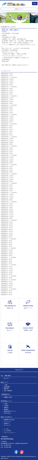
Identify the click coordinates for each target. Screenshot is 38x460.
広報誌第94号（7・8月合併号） (9, 239)
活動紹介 (6, 407)
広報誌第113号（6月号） (7, 203)
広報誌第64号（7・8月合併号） (9, 289)
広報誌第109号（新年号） (7, 211)
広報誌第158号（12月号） (7, 116)
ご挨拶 (5, 385)
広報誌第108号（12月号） (7, 213)
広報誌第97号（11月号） (7, 233)
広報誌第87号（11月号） (7, 252)
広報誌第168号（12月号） (7, 97)
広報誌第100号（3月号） (7, 227)
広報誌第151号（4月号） (7, 131)
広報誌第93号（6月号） (7, 240)
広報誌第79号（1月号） (7, 266)
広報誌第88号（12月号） (7, 250)
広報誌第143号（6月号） (7, 148)
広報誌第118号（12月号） (7, 194)
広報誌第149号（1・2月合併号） (9, 136)
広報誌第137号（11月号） (7, 159)
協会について (4, 382)
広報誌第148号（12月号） (7, 138)
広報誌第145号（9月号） (7, 144)
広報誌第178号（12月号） (7, 79)
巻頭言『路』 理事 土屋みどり (10, 29)
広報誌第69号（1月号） (7, 281)
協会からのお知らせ (6, 417)
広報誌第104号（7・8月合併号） (9, 220)
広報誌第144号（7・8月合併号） (9, 146)
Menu (34, 3)
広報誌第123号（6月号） (7, 185)
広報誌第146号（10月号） (7, 142)
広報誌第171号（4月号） (7, 92)
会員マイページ (19, 9)
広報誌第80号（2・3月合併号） (9, 265)
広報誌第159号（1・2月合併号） (9, 114)
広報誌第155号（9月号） (7, 122)
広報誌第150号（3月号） (7, 135)
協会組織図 (7, 387)
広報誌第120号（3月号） (7, 190)
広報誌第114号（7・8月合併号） (9, 201)
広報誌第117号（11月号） (7, 196)
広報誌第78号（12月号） (7, 268)
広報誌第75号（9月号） (7, 274)
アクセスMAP (7, 430)
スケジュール (7, 421)
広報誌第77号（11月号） (7, 270)
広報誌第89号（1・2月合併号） (9, 248)
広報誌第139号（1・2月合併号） (9, 155)
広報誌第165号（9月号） (7, 103)
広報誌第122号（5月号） (7, 187)
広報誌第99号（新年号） (7, 229)
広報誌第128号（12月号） (7, 175)
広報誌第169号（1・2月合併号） (9, 96)
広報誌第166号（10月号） (7, 101)
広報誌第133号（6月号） (7, 166)
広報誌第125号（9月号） (7, 181)
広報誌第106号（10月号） (7, 216)
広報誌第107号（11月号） (7, 214)
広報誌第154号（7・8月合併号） (9, 124)
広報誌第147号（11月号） (7, 140)
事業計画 (6, 388)
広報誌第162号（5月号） (7, 109)
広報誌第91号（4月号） (7, 244)
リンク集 (6, 429)
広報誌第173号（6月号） (7, 88)
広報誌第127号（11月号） (7, 177)
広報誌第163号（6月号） (7, 107)
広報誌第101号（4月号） (7, 226)
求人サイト (7, 378)
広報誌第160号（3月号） (7, 112)
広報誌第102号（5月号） (7, 224)
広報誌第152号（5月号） (7, 129)
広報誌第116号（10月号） (7, 198)
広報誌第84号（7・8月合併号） (9, 257)
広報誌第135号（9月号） (7, 162)
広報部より (7, 423)
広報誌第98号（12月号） (7, 231)
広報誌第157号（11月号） (7, 118)
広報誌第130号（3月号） (7, 172)
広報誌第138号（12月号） (7, 157)
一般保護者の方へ (6, 394)
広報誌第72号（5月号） (7, 127)
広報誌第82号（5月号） (7, 261)
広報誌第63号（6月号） (7, 290)
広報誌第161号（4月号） (7, 110)
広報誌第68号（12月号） (7, 283)
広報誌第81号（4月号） (7, 263)
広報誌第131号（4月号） (7, 170)
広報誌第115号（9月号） (7, 200)
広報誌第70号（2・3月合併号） (9, 279)
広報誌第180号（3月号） (7, 75)
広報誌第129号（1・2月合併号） (9, 174)
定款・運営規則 (8, 390)
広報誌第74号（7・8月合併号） (9, 276)
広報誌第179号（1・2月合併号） (9, 77)
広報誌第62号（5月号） (7, 292)
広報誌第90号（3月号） (7, 246)
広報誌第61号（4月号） (7, 294)
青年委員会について (6, 401)
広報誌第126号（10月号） (7, 179)
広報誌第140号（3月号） (7, 153)
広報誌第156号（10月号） (7, 120)
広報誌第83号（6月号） (7, 259)
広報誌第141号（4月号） (7, 151)
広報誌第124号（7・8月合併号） (9, 183)
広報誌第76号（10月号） (7, 272)
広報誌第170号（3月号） (7, 94)
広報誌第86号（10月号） (7, 253)
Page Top (17, 369)
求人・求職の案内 (6, 375)
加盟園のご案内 (8, 397)
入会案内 (6, 405)
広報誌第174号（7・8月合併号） (9, 86)
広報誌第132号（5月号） (7, 168)
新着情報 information (9, 419)
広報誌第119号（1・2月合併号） (9, 192)
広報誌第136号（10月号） (7, 161)
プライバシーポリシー (9, 432)
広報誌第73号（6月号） (7, 278)
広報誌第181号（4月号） (7, 73)
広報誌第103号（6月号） (7, 222)
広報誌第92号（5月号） (7, 242)
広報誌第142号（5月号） (7, 149)
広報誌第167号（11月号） (7, 99)
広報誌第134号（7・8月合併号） (9, 164)
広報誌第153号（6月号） (7, 125)
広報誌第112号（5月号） (7, 205)
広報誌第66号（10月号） (7, 285)
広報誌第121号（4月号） (7, 188)
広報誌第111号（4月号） (7, 207)
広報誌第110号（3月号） (7, 209)
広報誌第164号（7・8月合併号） (9, 105)
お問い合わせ (7, 413)
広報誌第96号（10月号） (7, 235)
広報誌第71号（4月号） (7, 133)
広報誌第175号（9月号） (7, 85)
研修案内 (6, 409)
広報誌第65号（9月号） (7, 287)
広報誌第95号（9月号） (7, 237)
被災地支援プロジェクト (10, 411)
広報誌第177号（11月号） (7, 81)
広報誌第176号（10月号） (7, 83)
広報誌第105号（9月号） (7, 218)
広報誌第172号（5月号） (7, 90)
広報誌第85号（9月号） (7, 255)
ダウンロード (7, 425)
